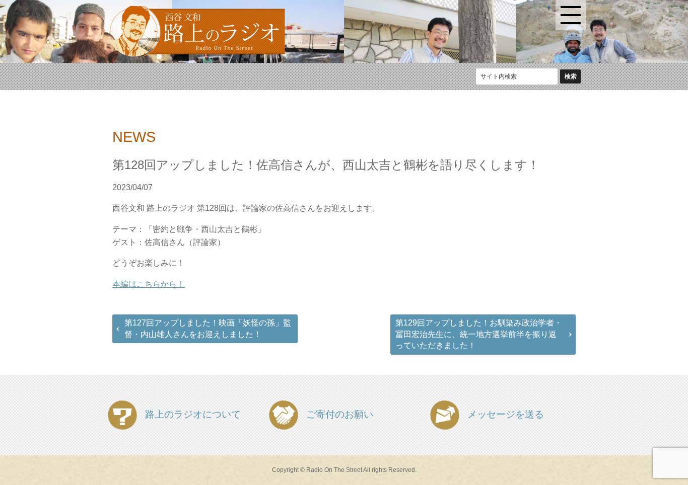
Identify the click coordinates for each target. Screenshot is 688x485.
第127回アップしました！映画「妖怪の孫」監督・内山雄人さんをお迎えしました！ (207, 328)
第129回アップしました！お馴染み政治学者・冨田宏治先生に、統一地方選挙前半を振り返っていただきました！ (478, 334)
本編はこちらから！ (148, 284)
